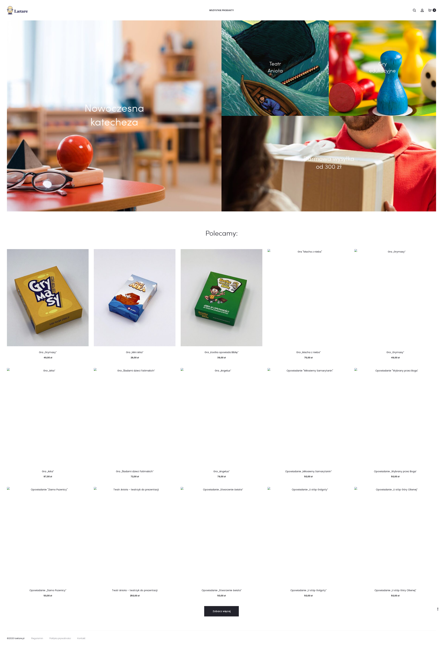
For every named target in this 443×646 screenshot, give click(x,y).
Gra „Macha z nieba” (308, 352)
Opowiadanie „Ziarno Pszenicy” (47, 590)
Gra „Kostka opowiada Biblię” (221, 352)
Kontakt (81, 638)
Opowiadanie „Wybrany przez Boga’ (395, 471)
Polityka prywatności (60, 638)
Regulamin (37, 638)
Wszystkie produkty (221, 10)
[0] (430, 10)
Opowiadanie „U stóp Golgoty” (308, 590)
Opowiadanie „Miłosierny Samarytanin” (308, 471)
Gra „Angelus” (221, 471)
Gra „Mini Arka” (134, 352)
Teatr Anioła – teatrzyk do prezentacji (134, 590)
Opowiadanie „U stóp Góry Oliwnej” (395, 590)
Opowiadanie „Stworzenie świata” (222, 590)
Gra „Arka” (48, 471)
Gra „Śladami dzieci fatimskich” (134, 471)
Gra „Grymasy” (48, 352)
